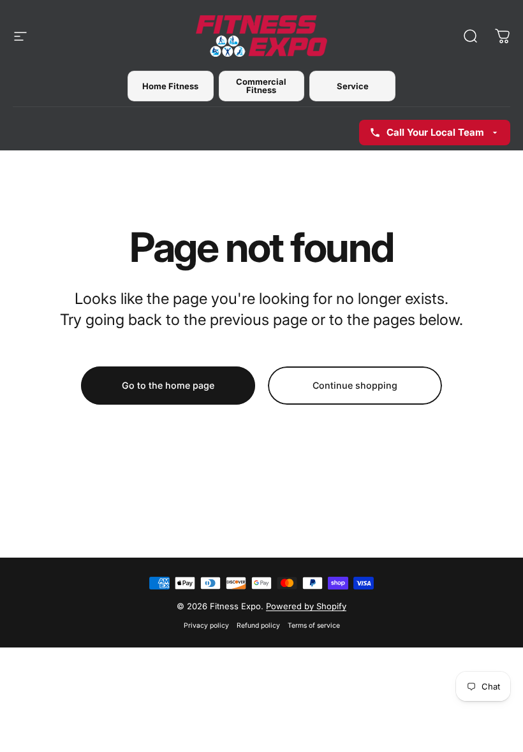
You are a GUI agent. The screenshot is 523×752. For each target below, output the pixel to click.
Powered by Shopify (306, 606)
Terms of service (314, 625)
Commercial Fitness (261, 85)
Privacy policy (206, 625)
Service (353, 86)
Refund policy (258, 625)
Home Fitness (170, 86)
